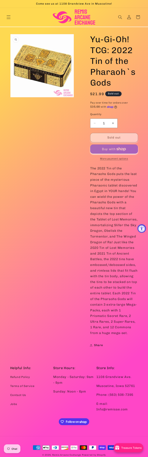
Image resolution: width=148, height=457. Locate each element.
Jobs (13, 404)
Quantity (95, 114)
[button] (8, 17)
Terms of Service (22, 386)
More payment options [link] (114, 158)
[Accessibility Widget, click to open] (141, 228)
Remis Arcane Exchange (66, 455)
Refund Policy (20, 377)
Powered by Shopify (94, 455)
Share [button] (98, 345)
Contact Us (18, 395)
